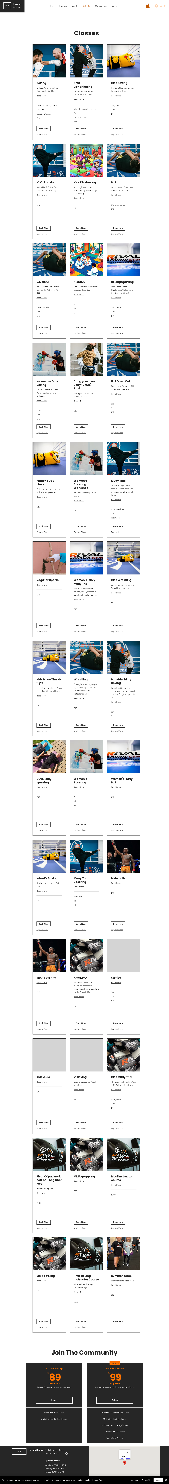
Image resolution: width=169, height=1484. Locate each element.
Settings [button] (134, 1480)
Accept (158, 1480)
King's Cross (36, 1450)
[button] (147, 5)
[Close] (166, 1480)
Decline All (146, 1480)
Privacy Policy (97, 1480)
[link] (49, 83)
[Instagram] (66, 1453)
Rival (7, 5)
